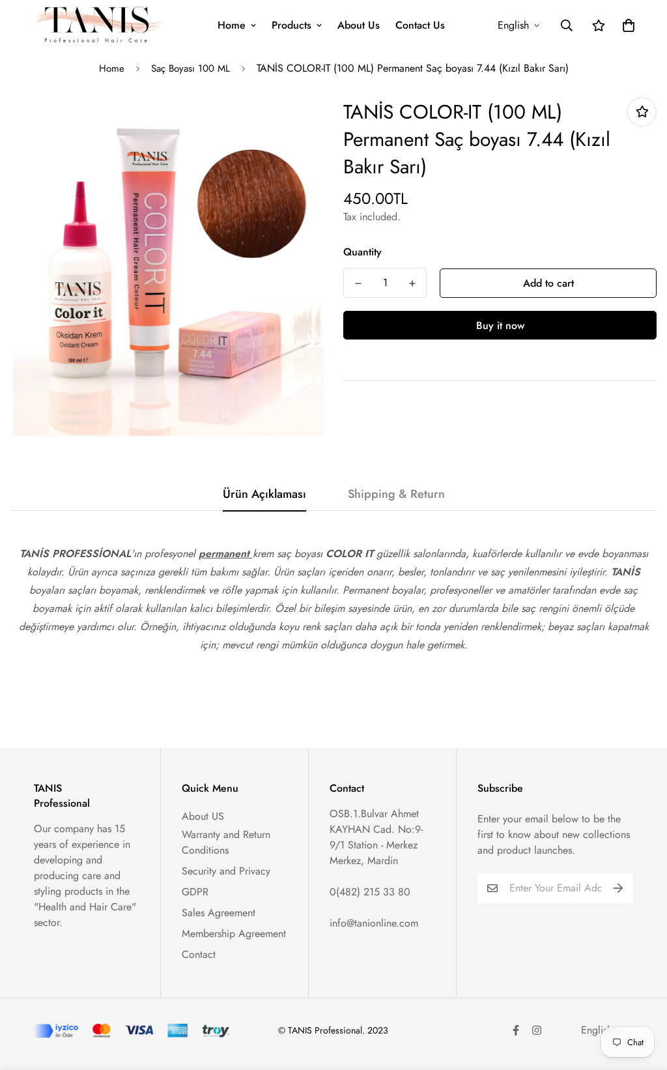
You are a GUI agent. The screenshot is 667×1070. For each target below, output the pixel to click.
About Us (358, 25)
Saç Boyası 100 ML (190, 68)
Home (232, 25)
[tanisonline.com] (99, 25)
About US (203, 816)
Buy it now (500, 325)
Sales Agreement (218, 912)
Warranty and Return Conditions (226, 842)
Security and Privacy (226, 870)
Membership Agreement (234, 933)
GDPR (195, 891)
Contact (199, 954)
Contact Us (420, 25)
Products (291, 25)
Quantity (362, 251)
